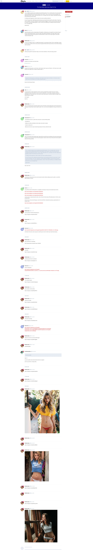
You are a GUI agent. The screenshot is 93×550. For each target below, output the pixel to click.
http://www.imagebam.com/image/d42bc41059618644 (34, 195)
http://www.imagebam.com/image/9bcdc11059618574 (34, 191)
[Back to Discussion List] (1, 1)
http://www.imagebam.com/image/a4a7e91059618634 (34, 193)
